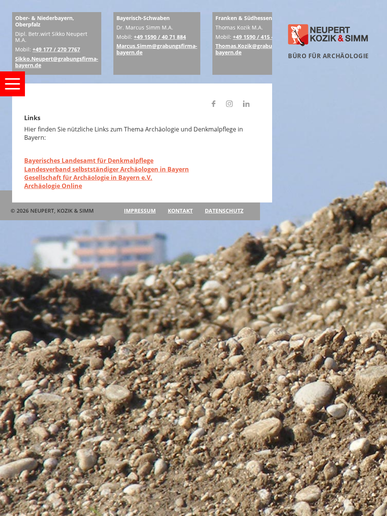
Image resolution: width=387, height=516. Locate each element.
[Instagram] (229, 104)
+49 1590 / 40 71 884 (160, 36)
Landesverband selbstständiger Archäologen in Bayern (106, 169)
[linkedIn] (246, 104)
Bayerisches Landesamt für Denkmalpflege (88, 160)
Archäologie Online (53, 186)
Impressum (140, 210)
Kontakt (180, 210)
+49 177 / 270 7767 (56, 49)
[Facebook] (213, 104)
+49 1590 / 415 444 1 (259, 36)
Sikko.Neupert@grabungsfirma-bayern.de (56, 62)
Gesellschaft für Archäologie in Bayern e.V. (88, 177)
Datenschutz (224, 210)
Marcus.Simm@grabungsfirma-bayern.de (156, 49)
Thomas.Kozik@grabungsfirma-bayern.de (256, 49)
